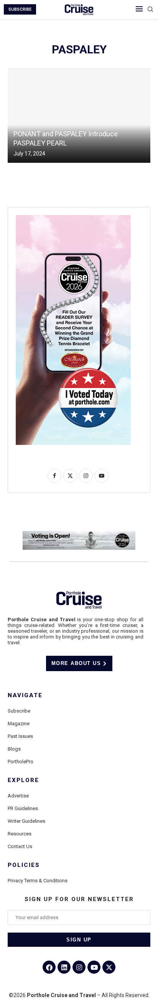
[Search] (150, 10)
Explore (23, 780)
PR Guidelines (23, 808)
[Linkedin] (64, 967)
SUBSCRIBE (19, 9)
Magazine (19, 723)
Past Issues (20, 736)
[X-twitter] (108, 967)
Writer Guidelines (26, 821)
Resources (19, 833)
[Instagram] (79, 967)
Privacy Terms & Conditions (37, 880)
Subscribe (19, 710)
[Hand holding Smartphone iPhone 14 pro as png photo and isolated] (73, 218)
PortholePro (20, 761)
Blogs (14, 748)
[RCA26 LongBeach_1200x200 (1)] (79, 534)
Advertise (18, 795)
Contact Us (20, 846)
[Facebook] (49, 967)
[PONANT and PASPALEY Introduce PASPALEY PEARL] (79, 115)
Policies (24, 865)
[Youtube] (93, 967)
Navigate (25, 695)
